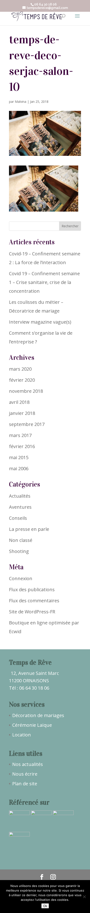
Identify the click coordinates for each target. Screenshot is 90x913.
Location (21, 735)
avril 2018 (19, 402)
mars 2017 (20, 435)
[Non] (84, 896)
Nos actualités (27, 764)
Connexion (20, 578)
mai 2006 (18, 468)
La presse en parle (29, 529)
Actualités (19, 496)
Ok (45, 906)
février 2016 (22, 446)
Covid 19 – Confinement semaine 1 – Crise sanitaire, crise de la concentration (44, 282)
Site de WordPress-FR (32, 612)
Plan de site (24, 783)
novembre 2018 (26, 391)
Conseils (18, 518)
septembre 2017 (27, 424)
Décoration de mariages (38, 715)
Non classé (20, 540)
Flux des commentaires (34, 600)
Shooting (19, 551)
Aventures (20, 507)
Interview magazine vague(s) (40, 322)
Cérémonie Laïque (32, 725)
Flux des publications (32, 589)
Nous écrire (24, 774)
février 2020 (22, 380)
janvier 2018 (22, 413)
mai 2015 (18, 457)
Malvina (20, 101)
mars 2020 (20, 369)
